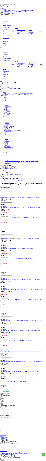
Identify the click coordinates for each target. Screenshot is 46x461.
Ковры (19, 180)
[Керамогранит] (7, 40)
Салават (7, 110)
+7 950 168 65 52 (3, 9)
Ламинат (2, 179)
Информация (3, 435)
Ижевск (6, 105)
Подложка (24, 179)
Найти (2, 459)
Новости (2, 432)
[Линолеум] (7, 22)
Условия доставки (4, 438)
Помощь (2, 436)
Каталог (7, 122)
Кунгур (6, 107)
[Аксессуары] (7, 30)
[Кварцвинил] (7, 20)
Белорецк (7, 100)
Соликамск (7, 111)
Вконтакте (6, 170)
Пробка (22, 180)
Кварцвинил (6, 179)
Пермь (6, 109)
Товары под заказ (5, 391)
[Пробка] (7, 44)
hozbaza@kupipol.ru (13, 168)
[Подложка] (7, 28)
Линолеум (11, 179)
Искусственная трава (8, 180)
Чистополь (7, 114)
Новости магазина (5, 442)
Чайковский (7, 113)
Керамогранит (15, 180)
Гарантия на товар (4, 439)
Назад (6, 98)
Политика (2, 433)
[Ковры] (7, 42)
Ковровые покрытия (17, 179)
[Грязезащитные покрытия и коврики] (7, 32)
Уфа (6, 112)
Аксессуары (28, 179)
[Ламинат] (7, 17)
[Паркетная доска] (7, 26)
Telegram (6, 172)
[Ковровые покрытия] (7, 24)
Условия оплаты (3, 437)
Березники (7, 101)
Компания (2, 430)
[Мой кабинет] (1, 81)
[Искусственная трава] (7, 37)
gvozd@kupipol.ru (5, 168)
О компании (3, 431)
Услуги (6, 139)
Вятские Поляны (8, 103)
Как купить (7, 145)
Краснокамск (8, 106)
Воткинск (7, 102)
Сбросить (7, 415)
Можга (6, 108)
